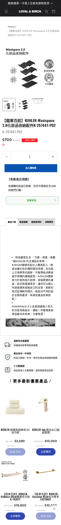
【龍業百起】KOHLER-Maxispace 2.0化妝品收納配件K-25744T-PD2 (29, 122)
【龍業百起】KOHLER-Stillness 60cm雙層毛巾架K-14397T (15, 497)
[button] (6, 11)
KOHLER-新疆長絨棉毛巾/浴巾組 (15, 431)
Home (11, 26)
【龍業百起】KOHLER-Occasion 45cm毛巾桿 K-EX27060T (45, 497)
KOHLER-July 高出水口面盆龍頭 (45, 431)
